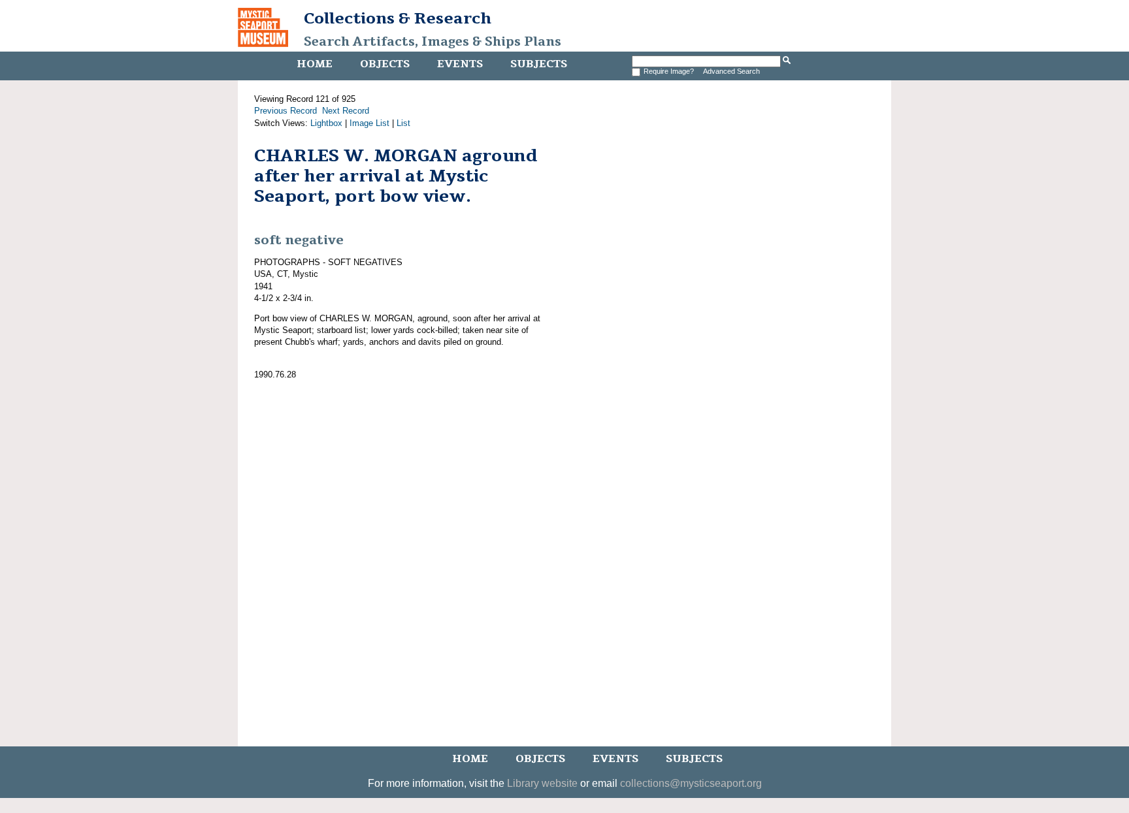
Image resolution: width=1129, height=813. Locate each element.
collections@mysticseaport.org (691, 783)
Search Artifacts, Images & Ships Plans (432, 41)
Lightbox (326, 123)
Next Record (345, 111)
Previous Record (285, 111)
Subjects (538, 64)
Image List (369, 123)
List (403, 123)
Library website (542, 783)
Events (460, 64)
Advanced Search (731, 71)
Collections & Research (397, 18)
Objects (385, 64)
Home (315, 64)
